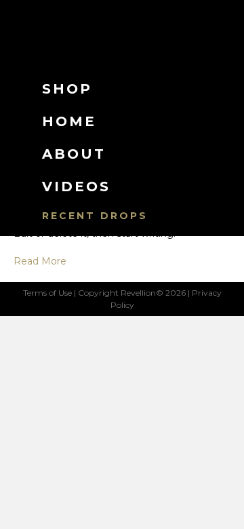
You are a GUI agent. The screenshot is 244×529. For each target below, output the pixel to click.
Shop (67, 89)
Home (69, 121)
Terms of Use (47, 293)
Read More (40, 261)
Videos (76, 186)
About (74, 154)
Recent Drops (95, 216)
